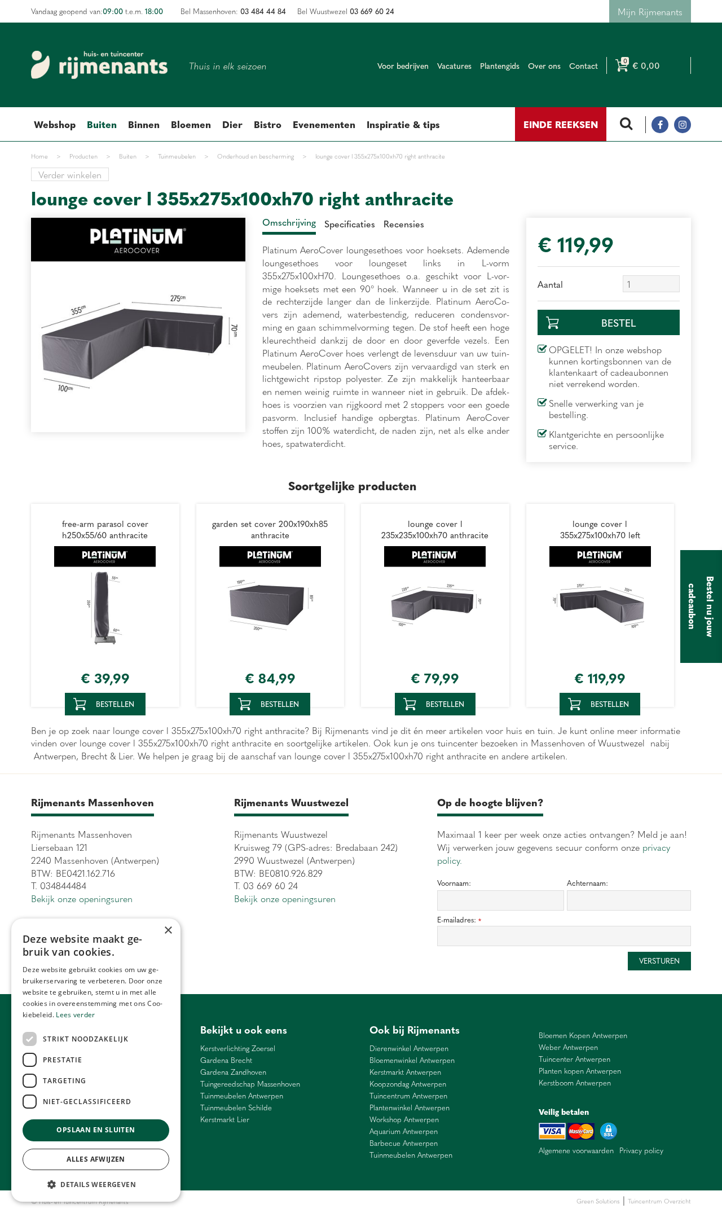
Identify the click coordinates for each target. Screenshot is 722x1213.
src (626, 124)
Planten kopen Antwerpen (580, 1071)
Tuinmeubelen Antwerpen (241, 1096)
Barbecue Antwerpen (403, 1143)
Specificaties (349, 223)
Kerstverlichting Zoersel (237, 1048)
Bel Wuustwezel (345, 11)
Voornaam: (454, 883)
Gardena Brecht (226, 1060)
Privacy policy (641, 1150)
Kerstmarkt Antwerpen (405, 1072)
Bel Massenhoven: (233, 11)
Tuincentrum (228, 1201)
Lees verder (75, 1014)
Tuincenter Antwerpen (574, 1059)
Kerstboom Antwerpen (575, 1083)
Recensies (404, 223)
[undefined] (138, 325)
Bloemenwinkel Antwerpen (412, 1060)
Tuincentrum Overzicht (659, 1201)
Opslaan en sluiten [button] (95, 1130)
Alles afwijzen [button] (96, 1159)
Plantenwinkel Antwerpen (409, 1108)
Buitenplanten (190, 1201)
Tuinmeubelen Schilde (236, 1108)
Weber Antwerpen (568, 1047)
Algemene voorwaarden (576, 1150)
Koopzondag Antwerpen (407, 1084)
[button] (96, 1183)
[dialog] (95, 1060)
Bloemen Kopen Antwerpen (583, 1035)
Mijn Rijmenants (650, 11)
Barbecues (301, 1201)
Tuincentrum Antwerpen (408, 1096)
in (682, 124)
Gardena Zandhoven (233, 1072)
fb (659, 124)
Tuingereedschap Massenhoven (250, 1084)
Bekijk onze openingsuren (82, 898)
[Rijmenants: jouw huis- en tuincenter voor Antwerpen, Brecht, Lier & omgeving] (99, 65)
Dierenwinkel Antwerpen (408, 1048)
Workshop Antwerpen (404, 1119)
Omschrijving (289, 222)
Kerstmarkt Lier (224, 1119)
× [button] (168, 930)
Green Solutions (598, 1201)
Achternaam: (587, 883)
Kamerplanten (266, 1201)
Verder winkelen (70, 174)
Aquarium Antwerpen (403, 1131)
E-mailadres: (459, 920)
